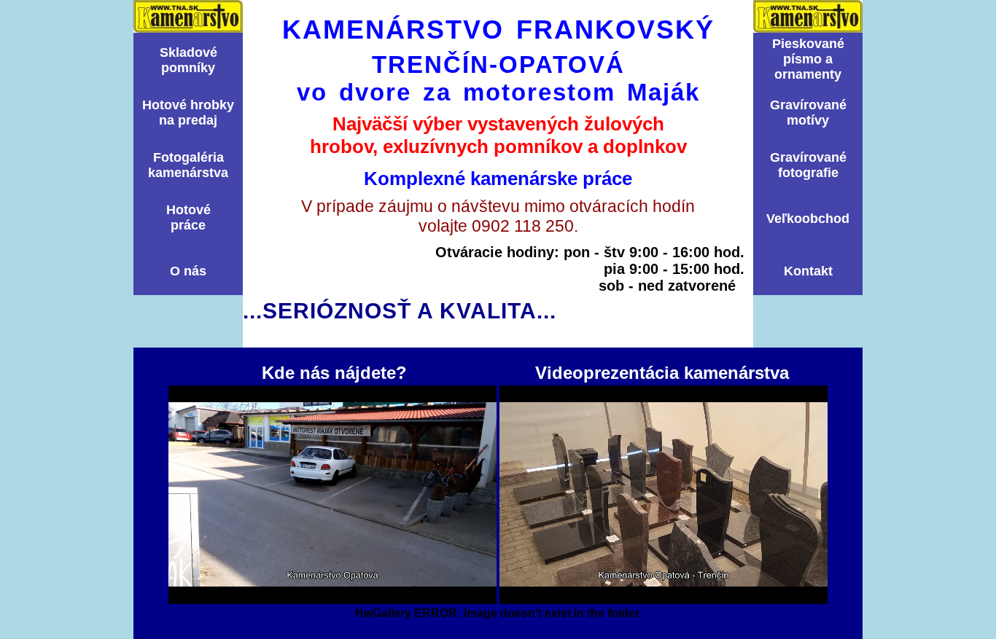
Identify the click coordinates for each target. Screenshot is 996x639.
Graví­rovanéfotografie (808, 165)
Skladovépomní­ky (188, 60)
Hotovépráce (188, 217)
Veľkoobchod (807, 218)
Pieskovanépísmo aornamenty (808, 59)
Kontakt (808, 271)
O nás (188, 271)
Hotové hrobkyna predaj (188, 113)
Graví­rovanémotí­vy (808, 113)
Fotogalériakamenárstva (188, 165)
